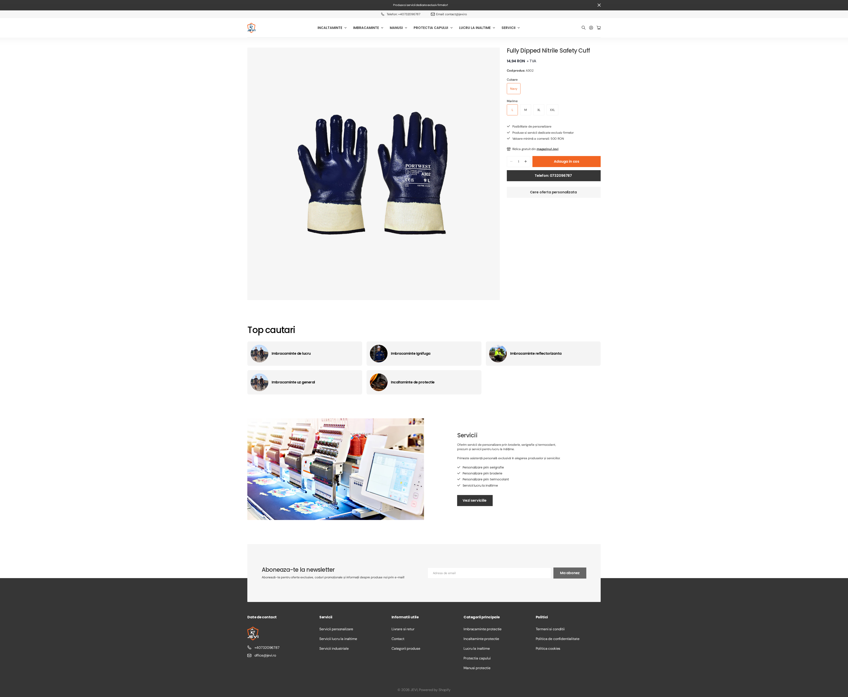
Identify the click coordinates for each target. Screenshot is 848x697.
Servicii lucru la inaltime (338, 638)
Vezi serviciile (475, 500)
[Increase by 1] (525, 161)
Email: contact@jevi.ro (451, 14)
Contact (398, 638)
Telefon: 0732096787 (554, 175)
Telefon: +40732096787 (403, 14)
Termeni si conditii (550, 629)
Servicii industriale (333, 648)
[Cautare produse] (584, 28)
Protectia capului (477, 658)
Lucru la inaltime (477, 648)
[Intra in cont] (591, 28)
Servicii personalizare (336, 629)
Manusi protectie (477, 668)
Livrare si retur (403, 629)
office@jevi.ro (265, 655)
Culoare (512, 80)
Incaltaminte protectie (481, 638)
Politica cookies (548, 648)
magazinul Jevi (547, 149)
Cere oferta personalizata (554, 192)
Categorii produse (406, 648)
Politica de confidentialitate (557, 638)
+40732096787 (267, 647)
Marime (512, 101)
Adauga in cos (566, 161)
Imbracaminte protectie (483, 629)
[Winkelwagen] (599, 28)
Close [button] (599, 5)
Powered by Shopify (434, 689)
